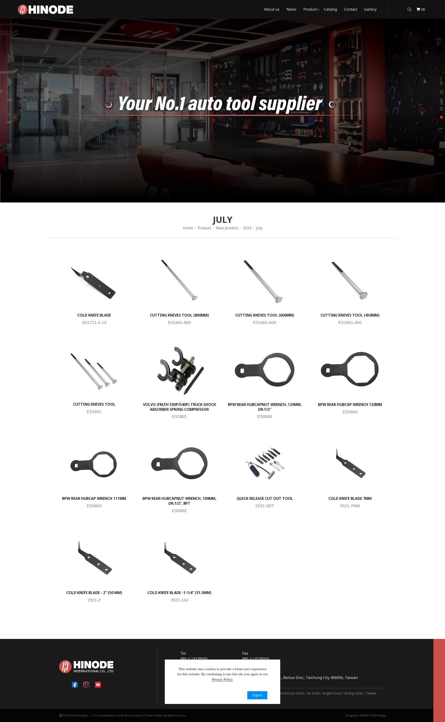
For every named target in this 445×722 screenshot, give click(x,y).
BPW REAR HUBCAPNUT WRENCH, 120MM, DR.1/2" (265, 407)
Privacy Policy (222, 679)
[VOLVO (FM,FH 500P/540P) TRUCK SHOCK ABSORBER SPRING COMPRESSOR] (179, 369)
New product (227, 227)
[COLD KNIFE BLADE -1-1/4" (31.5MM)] (179, 557)
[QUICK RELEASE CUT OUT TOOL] (265, 463)
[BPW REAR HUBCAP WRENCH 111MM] (94, 463)
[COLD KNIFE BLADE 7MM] (350, 463)
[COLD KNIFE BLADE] (94, 280)
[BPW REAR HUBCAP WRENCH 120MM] (350, 369)
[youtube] (97, 684)
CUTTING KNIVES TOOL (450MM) (350, 315)
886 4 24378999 (194, 658)
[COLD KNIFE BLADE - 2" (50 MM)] (94, 557)
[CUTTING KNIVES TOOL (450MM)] (350, 280)
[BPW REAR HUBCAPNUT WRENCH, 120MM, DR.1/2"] (265, 369)
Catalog (330, 9)
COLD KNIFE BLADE (94, 315)
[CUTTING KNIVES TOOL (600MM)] (265, 280)
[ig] (86, 684)
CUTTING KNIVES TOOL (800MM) (179, 315)
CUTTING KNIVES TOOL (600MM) (264, 315)
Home (188, 227)
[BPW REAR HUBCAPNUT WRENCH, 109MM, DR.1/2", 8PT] (179, 463)
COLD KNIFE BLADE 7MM (350, 498)
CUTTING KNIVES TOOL (94, 404)
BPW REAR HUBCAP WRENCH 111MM (94, 498)
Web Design (379, 715)
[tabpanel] (222, 110)
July (259, 227)
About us (272, 9)
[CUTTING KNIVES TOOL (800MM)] (179, 280)
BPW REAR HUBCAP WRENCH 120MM (350, 404)
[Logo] (45, 9)
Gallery (370, 9)
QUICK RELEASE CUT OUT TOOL (265, 498)
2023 (247, 227)
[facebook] (74, 684)
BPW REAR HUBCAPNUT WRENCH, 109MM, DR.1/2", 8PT (179, 501)
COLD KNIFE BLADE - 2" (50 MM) (94, 592)
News (291, 9)
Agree (257, 695)
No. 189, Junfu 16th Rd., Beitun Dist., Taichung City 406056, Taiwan (300, 677)
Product (310, 9)
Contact (350, 9)
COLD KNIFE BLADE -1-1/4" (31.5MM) (179, 592)
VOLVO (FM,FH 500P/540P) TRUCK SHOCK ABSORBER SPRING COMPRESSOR (179, 407)
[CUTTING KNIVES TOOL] (94, 369)
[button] (409, 9)
